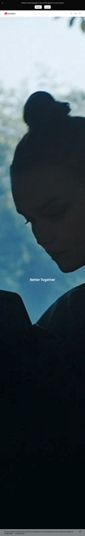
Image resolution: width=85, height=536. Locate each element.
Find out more (19, 533)
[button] (71, 13)
